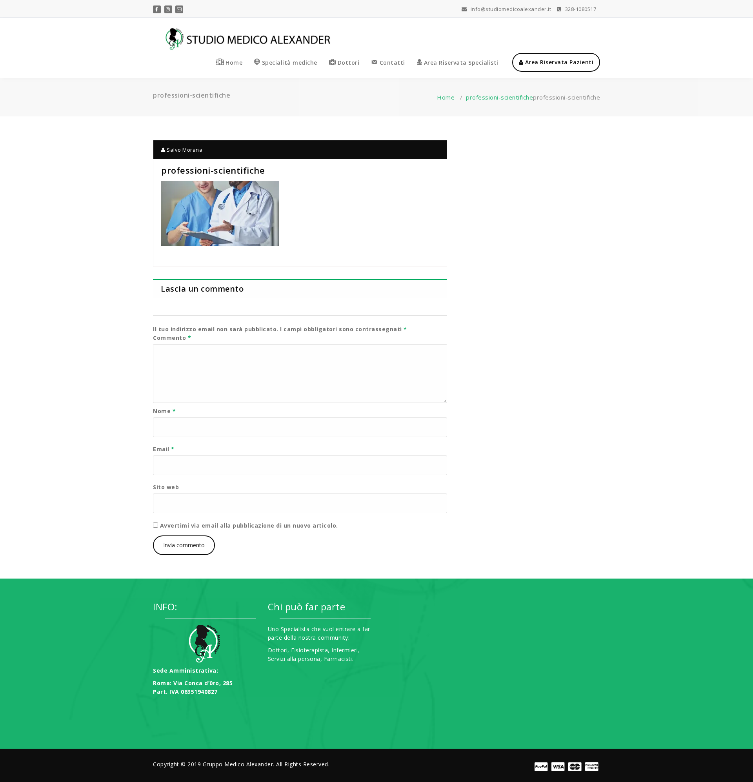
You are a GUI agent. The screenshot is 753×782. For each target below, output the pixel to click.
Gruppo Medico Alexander (238, 764)
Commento (172, 337)
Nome (164, 411)
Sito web (166, 487)
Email (164, 449)
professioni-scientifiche (499, 97)
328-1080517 (580, 9)
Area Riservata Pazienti (558, 62)
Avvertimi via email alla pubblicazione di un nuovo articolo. (249, 525)
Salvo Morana (184, 149)
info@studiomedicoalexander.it (510, 9)
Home (446, 97)
